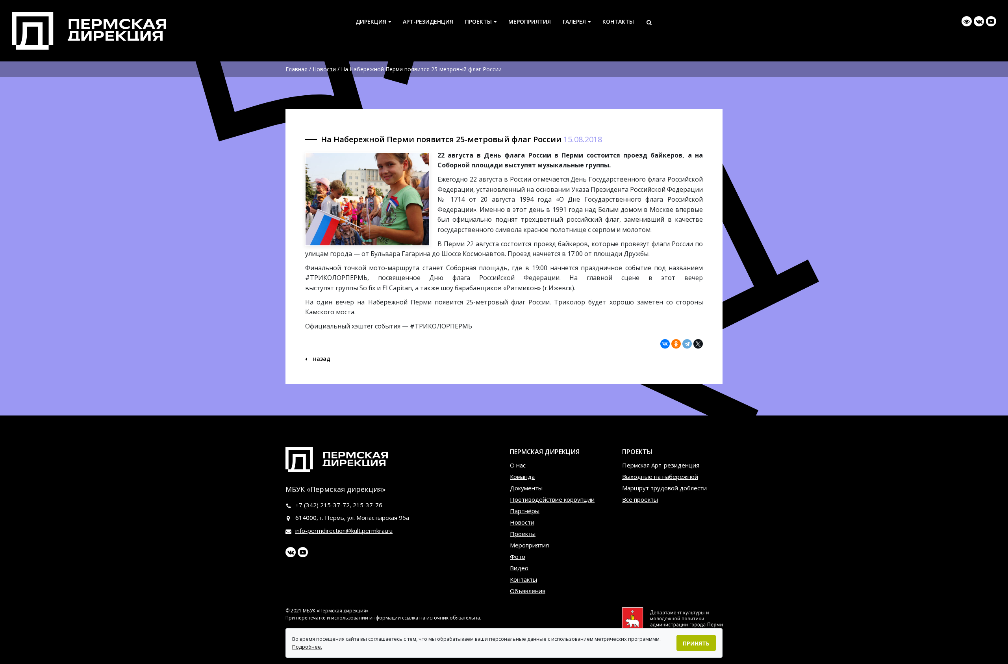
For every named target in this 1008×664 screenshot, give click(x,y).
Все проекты (640, 499)
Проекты (478, 21)
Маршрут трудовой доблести (664, 488)
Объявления (527, 591)
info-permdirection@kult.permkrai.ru (344, 530)
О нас (518, 465)
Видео (519, 568)
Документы (526, 488)
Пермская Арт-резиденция (660, 465)
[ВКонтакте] (665, 344)
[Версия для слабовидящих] (967, 21)
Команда (522, 476)
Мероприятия (529, 21)
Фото (517, 556)
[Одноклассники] (676, 344)
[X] (698, 344)
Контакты (618, 21)
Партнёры (524, 511)
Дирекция (371, 21)
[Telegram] (687, 344)
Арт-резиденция (428, 21)
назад (320, 358)
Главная (296, 69)
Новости (324, 69)
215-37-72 (335, 505)
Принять (696, 643)
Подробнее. (307, 646)
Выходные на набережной (660, 476)
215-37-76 (367, 505)
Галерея (574, 21)
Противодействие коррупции (552, 499)
